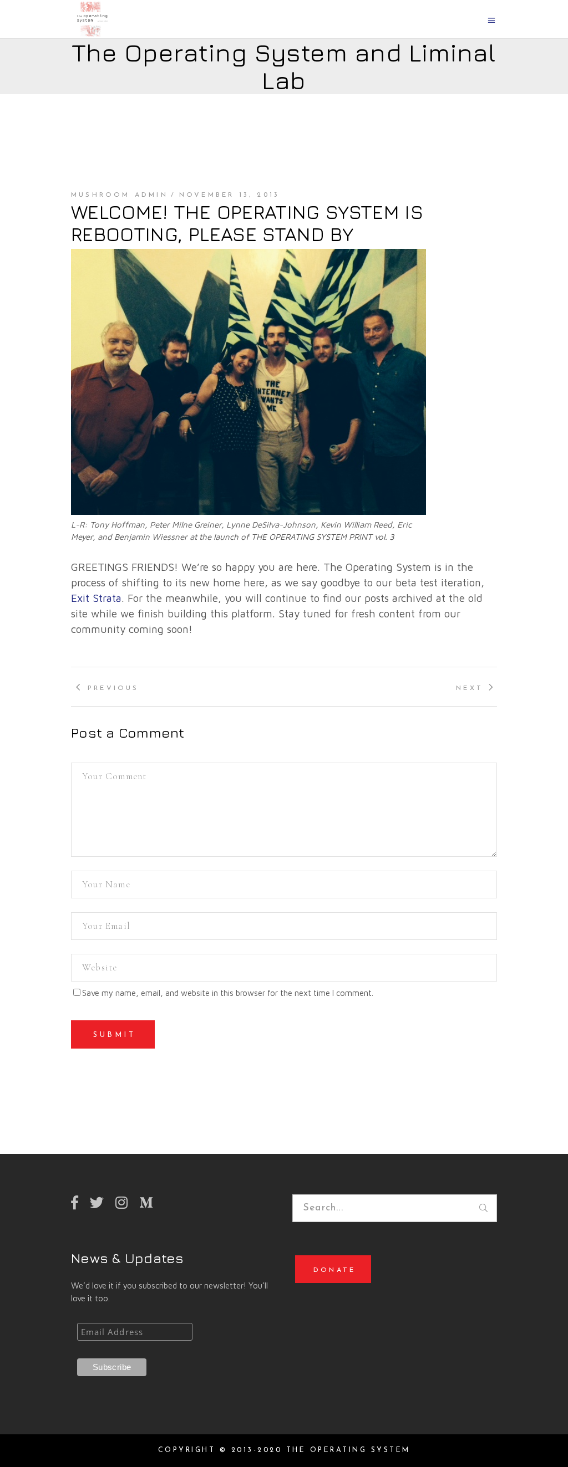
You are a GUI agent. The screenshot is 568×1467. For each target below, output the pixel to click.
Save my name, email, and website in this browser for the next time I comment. (227, 993)
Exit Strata (96, 598)
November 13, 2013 (229, 195)
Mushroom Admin (119, 195)
